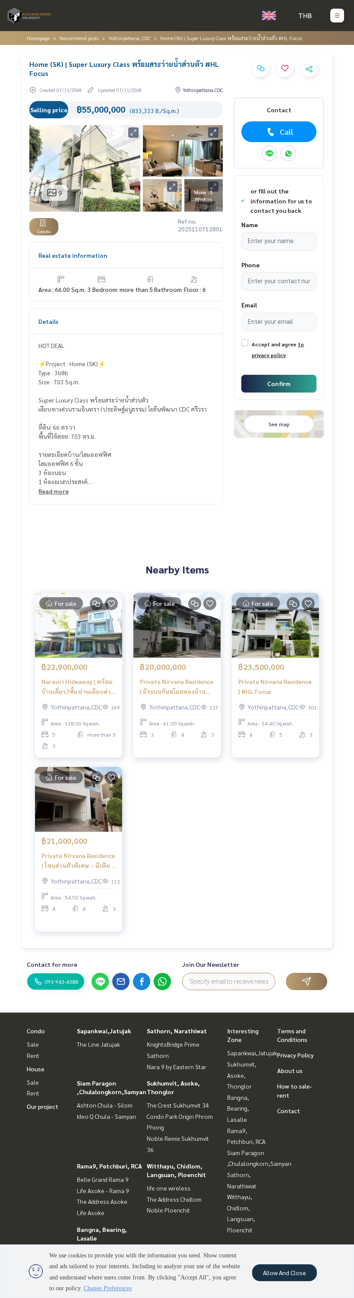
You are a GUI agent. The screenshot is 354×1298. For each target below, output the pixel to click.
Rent (33, 1055)
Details (48, 321)
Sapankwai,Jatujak (104, 1031)
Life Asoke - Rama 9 (103, 1190)
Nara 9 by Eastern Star (176, 1066)
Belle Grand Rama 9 (103, 1179)
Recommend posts (79, 38)
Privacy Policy (295, 1055)
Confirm (279, 383)
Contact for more (52, 964)
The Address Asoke (102, 1201)
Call (286, 131)
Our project (42, 1106)
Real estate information (72, 255)
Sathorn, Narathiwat (177, 1031)
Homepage (38, 38)
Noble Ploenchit (168, 1210)
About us (290, 1070)
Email (249, 305)
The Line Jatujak (98, 1044)
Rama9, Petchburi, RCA (109, 1166)
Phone (250, 265)
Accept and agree (274, 344)
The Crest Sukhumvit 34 (178, 1105)
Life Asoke (90, 1212)
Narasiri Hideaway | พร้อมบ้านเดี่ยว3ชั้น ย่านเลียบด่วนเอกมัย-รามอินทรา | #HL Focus (78, 686)
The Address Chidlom (174, 1199)
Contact (288, 1110)
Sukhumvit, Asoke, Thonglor (241, 1075)
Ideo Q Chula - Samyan (106, 1116)
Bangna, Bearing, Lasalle (238, 1108)
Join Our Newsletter (210, 964)
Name (249, 224)
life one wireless (168, 1188)
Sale (33, 1044)
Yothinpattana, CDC (129, 38)
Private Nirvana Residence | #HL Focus (275, 686)
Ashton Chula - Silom (105, 1105)
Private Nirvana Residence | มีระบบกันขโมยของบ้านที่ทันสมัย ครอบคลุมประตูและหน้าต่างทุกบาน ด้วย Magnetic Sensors (177, 686)
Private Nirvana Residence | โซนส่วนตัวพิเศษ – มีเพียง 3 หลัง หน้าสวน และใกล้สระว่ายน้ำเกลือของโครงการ (78, 861)
